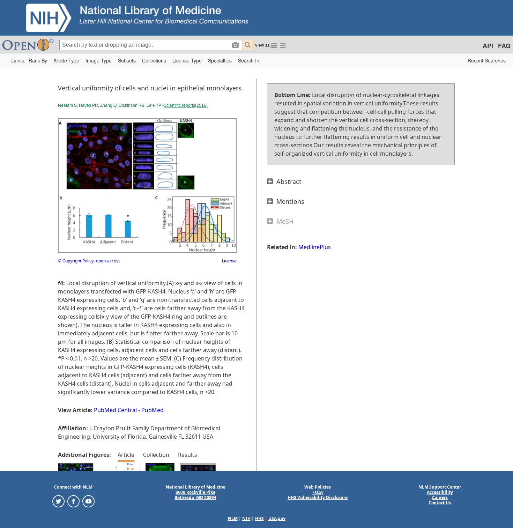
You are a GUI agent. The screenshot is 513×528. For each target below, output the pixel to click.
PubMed (152, 410)
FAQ (504, 45)
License (229, 261)
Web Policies (317, 487)
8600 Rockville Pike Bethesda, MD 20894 (195, 494)
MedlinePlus (314, 247)
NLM (233, 518)
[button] (38, 60)
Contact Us (440, 503)
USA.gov (276, 518)
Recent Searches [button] (487, 60)
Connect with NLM (73, 487)
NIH (246, 518)
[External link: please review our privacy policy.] (58, 501)
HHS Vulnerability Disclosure (318, 497)
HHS (259, 518)
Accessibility (440, 492)
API (488, 45)
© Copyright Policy (76, 261)
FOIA (317, 492)
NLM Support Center (439, 487)
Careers (440, 497)
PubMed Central (115, 410)
